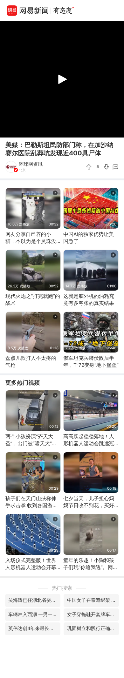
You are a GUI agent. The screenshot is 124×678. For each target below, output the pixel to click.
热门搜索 (62, 588)
